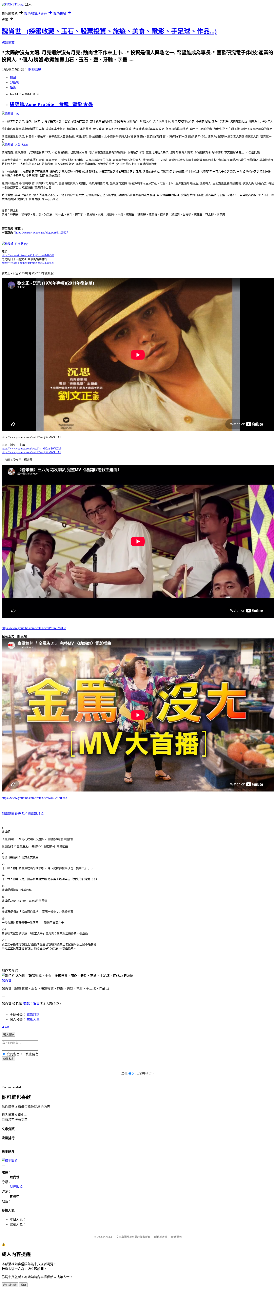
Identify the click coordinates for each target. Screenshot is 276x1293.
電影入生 (33, 1019)
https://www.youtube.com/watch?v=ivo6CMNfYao (34, 798)
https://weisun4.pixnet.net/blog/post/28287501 (28, 255)
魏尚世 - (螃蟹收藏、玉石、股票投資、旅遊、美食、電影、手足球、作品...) (109, 31)
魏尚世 (6, 980)
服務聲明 (176, 1236)
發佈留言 (8, 1058)
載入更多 (8, 1034)
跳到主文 (8, 42)
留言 (36, 1003)
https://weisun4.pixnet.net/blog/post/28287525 (28, 262)
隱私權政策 (160, 1236)
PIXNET (107, 1236)
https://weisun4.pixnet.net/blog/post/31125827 (41, 232)
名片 (13, 87)
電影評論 (33, 1014)
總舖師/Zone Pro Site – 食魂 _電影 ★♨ (51, 104)
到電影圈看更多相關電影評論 (23, 813)
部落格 (14, 82)
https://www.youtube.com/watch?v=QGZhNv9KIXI (31, 452)
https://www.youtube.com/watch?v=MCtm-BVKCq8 (31, 448)
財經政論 (34, 69)
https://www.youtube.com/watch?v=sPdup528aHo (34, 628)
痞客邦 (27, 1003)
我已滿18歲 (10, 1285)
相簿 (13, 77)
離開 (23, 1285)
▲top (5, 1026)
